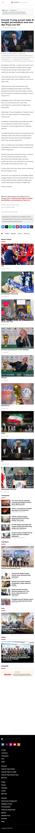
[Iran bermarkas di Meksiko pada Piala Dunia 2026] (17, 421)
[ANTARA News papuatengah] (19, 2)
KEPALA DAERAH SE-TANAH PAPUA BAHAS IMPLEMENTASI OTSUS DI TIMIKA (16, 657)
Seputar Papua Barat (8, 769)
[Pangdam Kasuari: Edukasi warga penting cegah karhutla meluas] (5, 601)
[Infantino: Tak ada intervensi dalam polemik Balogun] (17, 366)
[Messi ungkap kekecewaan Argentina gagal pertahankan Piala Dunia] (17, 282)
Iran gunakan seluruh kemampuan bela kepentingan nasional (14, 488)
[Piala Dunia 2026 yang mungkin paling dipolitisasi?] (17, 393)
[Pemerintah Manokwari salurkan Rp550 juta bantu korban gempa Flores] (17, 556)
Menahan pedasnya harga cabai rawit (16, 724)
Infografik (4, 666)
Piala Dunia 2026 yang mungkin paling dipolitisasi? (14, 404)
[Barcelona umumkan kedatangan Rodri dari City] (17, 254)
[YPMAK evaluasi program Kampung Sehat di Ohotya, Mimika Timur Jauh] (5, 519)
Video (3, 637)
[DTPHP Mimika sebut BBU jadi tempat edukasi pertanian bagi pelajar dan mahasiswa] (5, 527)
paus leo (27, 233)
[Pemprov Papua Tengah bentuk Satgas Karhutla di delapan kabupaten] (5, 535)
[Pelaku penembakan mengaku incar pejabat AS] (17, 449)
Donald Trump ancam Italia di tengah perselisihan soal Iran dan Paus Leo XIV (15, 13)
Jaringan (4, 798)
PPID (2, 821)
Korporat (4, 818)
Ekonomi (4, 778)
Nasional (13, 10)
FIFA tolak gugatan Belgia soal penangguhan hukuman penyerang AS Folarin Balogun (16, 348)
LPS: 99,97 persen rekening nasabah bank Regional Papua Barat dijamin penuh (21, 502)
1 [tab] (12, 635)
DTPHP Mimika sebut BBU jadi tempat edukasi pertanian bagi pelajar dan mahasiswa (22, 526)
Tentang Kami (5, 807)
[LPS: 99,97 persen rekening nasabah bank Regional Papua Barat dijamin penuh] (5, 503)
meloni (13, 233)
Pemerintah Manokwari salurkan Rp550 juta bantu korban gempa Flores (16, 567)
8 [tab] (24, 664)
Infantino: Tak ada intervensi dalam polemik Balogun (16, 376)
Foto (3, 608)
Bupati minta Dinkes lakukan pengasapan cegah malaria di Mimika (21, 583)
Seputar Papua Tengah (8, 772)
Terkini (3, 750)
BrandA (3, 812)
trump (7, 233)
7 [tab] (21, 664)
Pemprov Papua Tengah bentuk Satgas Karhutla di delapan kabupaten (22, 534)
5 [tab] (22, 635)
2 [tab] (15, 635)
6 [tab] (19, 664)
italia (20, 233)
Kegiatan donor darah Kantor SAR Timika (15, 629)
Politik (3, 782)
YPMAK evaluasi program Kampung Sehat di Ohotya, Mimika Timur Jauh (20, 518)
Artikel (3, 791)
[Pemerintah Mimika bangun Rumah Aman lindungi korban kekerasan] (5, 576)
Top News (4, 542)
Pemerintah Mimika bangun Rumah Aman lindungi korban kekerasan (21, 575)
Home (6, 10)
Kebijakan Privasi (6, 804)
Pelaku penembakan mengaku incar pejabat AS (16, 460)
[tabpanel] (17, 623)
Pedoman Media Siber (8, 810)
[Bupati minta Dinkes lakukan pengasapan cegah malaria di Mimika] (5, 584)
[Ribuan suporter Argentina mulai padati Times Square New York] (17, 310)
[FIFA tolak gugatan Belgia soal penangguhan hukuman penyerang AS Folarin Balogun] (17, 338)
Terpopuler (5, 495)
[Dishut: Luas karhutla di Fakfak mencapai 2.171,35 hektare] (5, 511)
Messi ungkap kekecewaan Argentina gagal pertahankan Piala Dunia (16, 293)
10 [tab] (29, 664)
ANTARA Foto (5, 815)
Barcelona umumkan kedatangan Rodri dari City (16, 265)
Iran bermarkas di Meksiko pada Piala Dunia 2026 (16, 432)
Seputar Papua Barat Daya (9, 775)
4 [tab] (20, 635)
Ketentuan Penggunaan (9, 801)
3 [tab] (17, 635)
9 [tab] (26, 664)
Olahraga (4, 788)
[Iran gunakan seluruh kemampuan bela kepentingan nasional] (17, 477)
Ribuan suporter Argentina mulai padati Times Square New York (17, 320)
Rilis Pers (4, 794)
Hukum (3, 785)
